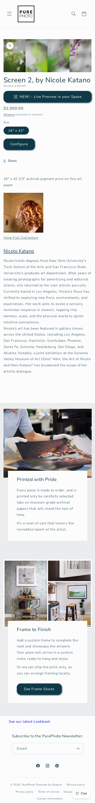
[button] (9, 14)
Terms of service (48, 791)
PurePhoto (28, 784)
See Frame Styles (39, 689)
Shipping (9, 114)
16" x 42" (16, 130)
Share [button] (12, 160)
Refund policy (76, 784)
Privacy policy (24, 791)
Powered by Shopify (49, 784)
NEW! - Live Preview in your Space (51, 96)
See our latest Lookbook (29, 721)
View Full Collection (21, 237)
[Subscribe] (78, 748)
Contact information (50, 798)
